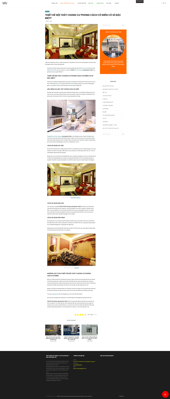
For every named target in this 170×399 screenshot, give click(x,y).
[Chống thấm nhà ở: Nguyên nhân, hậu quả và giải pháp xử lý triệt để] (71, 330)
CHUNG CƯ (105, 99)
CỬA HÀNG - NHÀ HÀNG (108, 105)
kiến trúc (58, 83)
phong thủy (55, 294)
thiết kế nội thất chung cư (56, 136)
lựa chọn (85, 68)
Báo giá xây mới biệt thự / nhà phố (110, 89)
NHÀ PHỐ (105, 112)
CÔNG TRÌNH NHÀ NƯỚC (108, 102)
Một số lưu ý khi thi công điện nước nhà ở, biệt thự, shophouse (53, 338)
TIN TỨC (47, 11)
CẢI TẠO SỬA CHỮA (107, 95)
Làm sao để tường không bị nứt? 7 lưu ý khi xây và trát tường (89, 338)
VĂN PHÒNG (105, 121)
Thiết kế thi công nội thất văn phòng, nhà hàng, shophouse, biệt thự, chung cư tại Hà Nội (74, 396)
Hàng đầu (121, 396)
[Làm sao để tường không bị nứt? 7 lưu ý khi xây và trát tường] (89, 330)
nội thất (72, 83)
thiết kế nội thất (51, 70)
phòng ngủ (76, 267)
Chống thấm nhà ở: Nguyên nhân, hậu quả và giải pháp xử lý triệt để (71, 338)
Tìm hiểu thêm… (113, 69)
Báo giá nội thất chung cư (108, 86)
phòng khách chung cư (75, 197)
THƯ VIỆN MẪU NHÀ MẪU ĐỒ (109, 115)
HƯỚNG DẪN (105, 108)
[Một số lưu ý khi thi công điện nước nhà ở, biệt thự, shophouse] (53, 330)
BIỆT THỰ (105, 92)
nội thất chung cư (79, 70)
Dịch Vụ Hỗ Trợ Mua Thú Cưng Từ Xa (111, 128)
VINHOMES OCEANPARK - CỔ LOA (110, 125)
